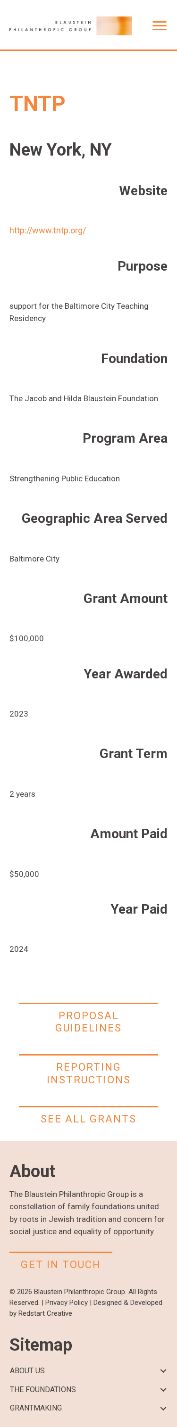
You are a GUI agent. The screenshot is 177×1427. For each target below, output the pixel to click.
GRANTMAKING (36, 1407)
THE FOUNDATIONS (43, 1389)
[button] (163, 1371)
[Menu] (159, 26)
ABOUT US (27, 1370)
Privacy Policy (66, 1302)
